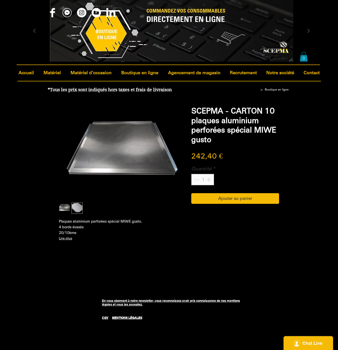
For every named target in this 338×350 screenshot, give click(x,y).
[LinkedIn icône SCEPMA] (111, 12)
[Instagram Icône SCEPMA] (81, 12)
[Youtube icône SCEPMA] (96, 12)
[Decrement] (196, 179)
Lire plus (65, 238)
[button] (304, 56)
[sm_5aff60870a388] (67, 12)
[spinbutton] (202, 179)
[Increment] (209, 179)
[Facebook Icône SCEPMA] (52, 12)
